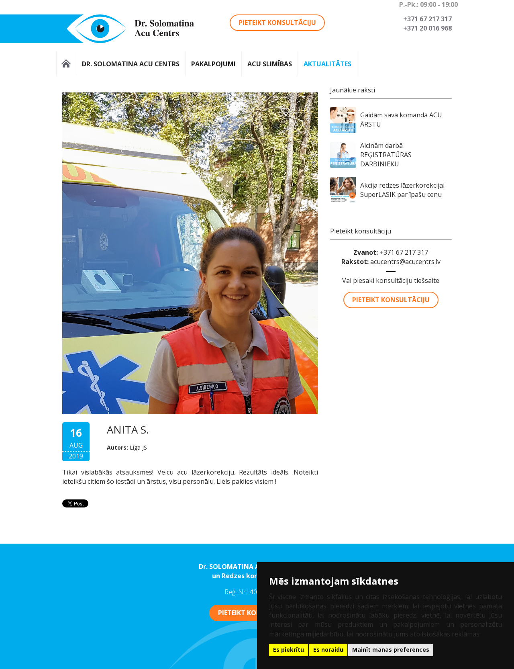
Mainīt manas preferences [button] (390, 649)
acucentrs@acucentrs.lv (405, 261)
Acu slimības (269, 63)
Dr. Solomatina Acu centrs (130, 63)
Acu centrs (66, 63)
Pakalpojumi (213, 63)
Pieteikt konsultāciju (277, 22)
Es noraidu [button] (328, 649)
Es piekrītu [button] (288, 649)
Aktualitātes (327, 63)
